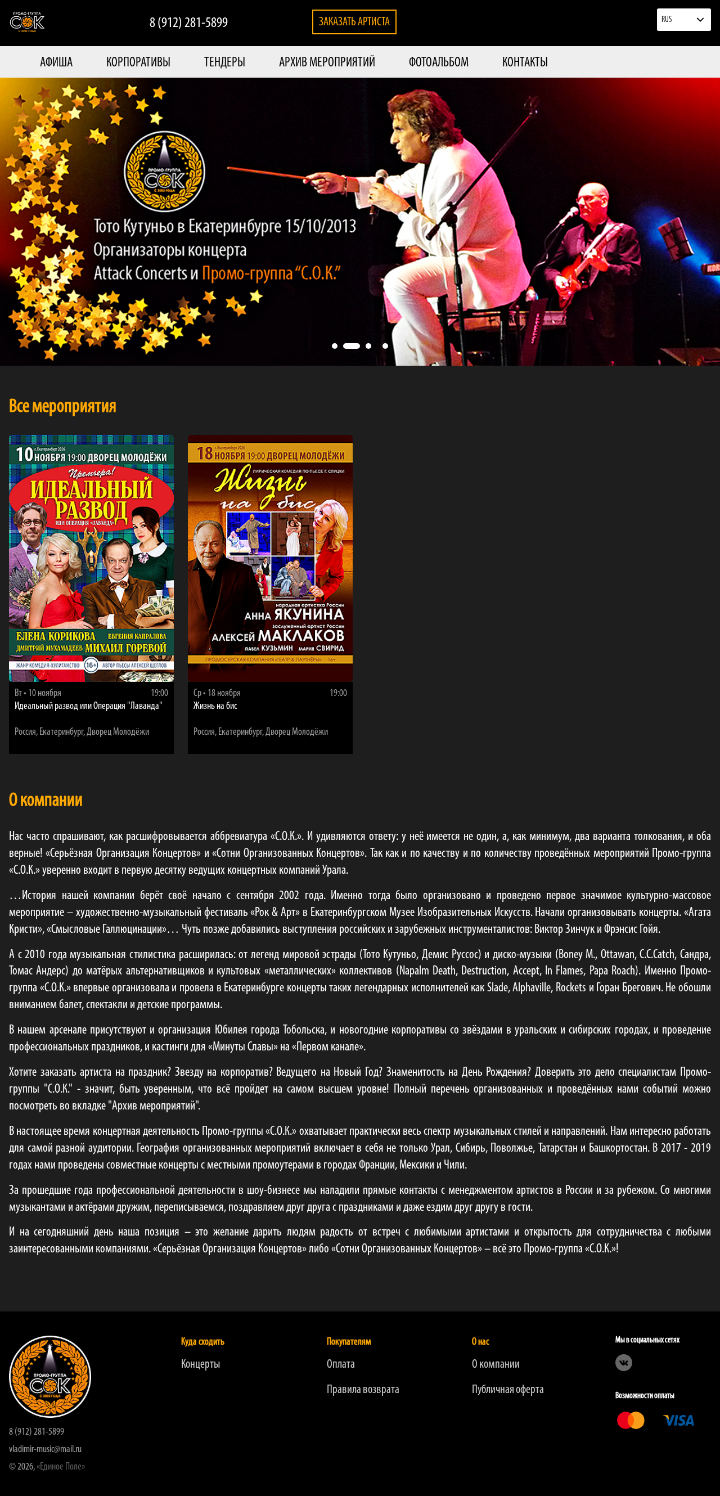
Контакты (525, 63)
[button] (334, 346)
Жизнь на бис (215, 707)
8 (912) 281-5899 (189, 23)
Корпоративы (138, 63)
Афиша (56, 63)
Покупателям (349, 1342)
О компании (496, 1365)
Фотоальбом (439, 63)
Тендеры (224, 63)
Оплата (341, 1365)
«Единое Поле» (61, 1467)
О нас (480, 1342)
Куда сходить (202, 1342)
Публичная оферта (508, 1390)
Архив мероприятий (327, 63)
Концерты (200, 1365)
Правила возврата (363, 1390)
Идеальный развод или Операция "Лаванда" (89, 707)
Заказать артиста (354, 22)
